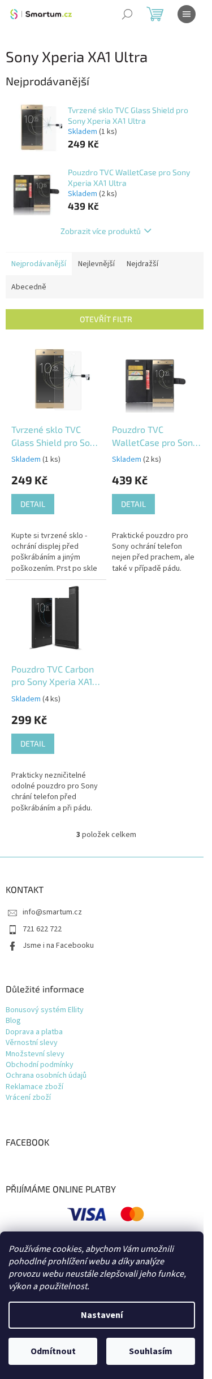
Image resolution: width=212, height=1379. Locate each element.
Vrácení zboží (28, 1097)
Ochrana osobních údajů (46, 1075)
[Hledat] (127, 14)
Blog (13, 1021)
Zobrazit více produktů (100, 231)
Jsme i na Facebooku (58, 945)
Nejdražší (142, 264)
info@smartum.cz (52, 912)
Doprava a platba (34, 1032)
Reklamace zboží (34, 1087)
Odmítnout (53, 1351)
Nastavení (102, 1315)
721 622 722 (42, 929)
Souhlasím (150, 1351)
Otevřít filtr (106, 319)
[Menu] (186, 14)
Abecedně (28, 287)
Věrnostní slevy (32, 1043)
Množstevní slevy (35, 1054)
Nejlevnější (96, 264)
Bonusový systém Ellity (45, 1010)
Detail (32, 504)
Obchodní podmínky (39, 1065)
